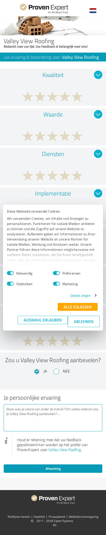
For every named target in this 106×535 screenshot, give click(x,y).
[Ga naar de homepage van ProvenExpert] (44, 12)
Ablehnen (83, 321)
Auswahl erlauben (43, 320)
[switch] (56, 273)
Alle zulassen (78, 307)
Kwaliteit (39, 517)
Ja (45, 371)
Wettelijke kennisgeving (83, 517)
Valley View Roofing (64, 449)
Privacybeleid (57, 517)
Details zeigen (80, 295)
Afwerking (53, 468)
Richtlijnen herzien (19, 517)
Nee (66, 371)
